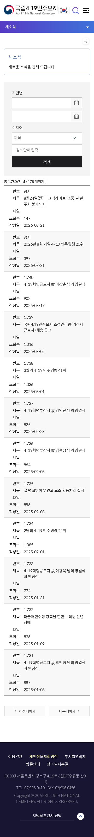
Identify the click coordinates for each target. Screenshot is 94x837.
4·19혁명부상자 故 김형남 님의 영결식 (54, 450)
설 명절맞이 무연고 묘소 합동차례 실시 (54, 490)
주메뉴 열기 (86, 11)
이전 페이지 (27, 711)
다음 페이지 (67, 711)
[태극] (30, 12)
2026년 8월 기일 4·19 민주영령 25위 (54, 244)
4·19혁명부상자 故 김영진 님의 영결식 (54, 410)
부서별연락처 (75, 756)
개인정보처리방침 (43, 756)
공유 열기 (86, 41)
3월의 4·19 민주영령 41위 (45, 370)
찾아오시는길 (57, 764)
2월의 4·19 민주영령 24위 (45, 530)
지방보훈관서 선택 (47, 815)
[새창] (63, 12)
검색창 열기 (75, 10)
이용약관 (15, 756)
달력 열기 (76, 103)
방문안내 (33, 764)
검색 (47, 162)
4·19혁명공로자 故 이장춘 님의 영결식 (54, 284)
